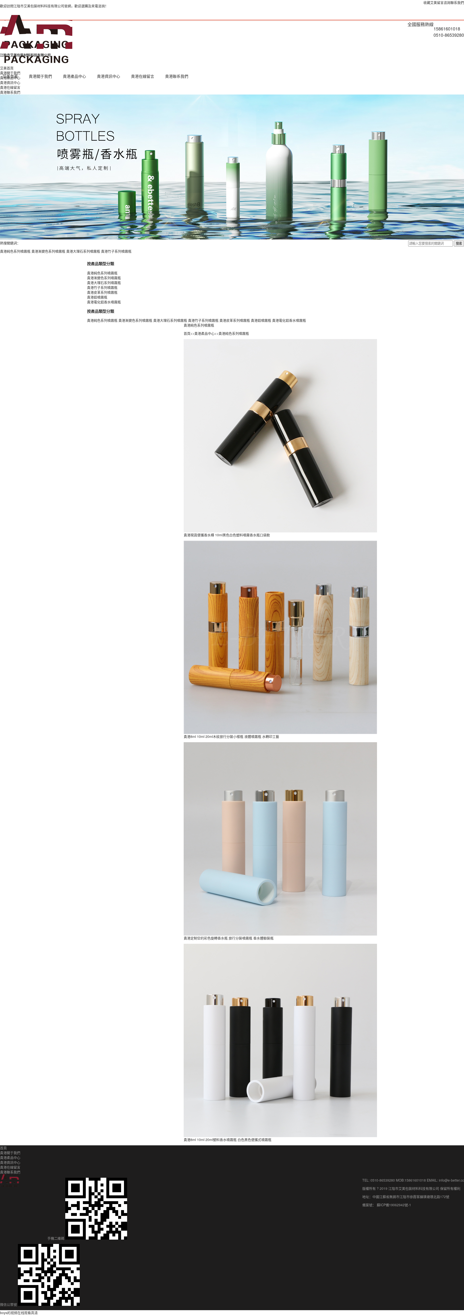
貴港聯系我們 (176, 76)
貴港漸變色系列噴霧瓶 (48, 251)
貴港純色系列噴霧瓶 (15, 251)
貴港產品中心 (74, 76)
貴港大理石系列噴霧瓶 (83, 251)
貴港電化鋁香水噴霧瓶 (104, 301)
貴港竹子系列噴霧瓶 (116, 251)
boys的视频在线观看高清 (19, 1312)
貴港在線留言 (142, 76)
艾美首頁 (10, 76)
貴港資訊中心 (108, 76)
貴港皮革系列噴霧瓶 (102, 292)
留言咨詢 (443, 2)
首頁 (187, 333)
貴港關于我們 (40, 76)
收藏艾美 (430, 2)
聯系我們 (457, 2)
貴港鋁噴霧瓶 (97, 297)
